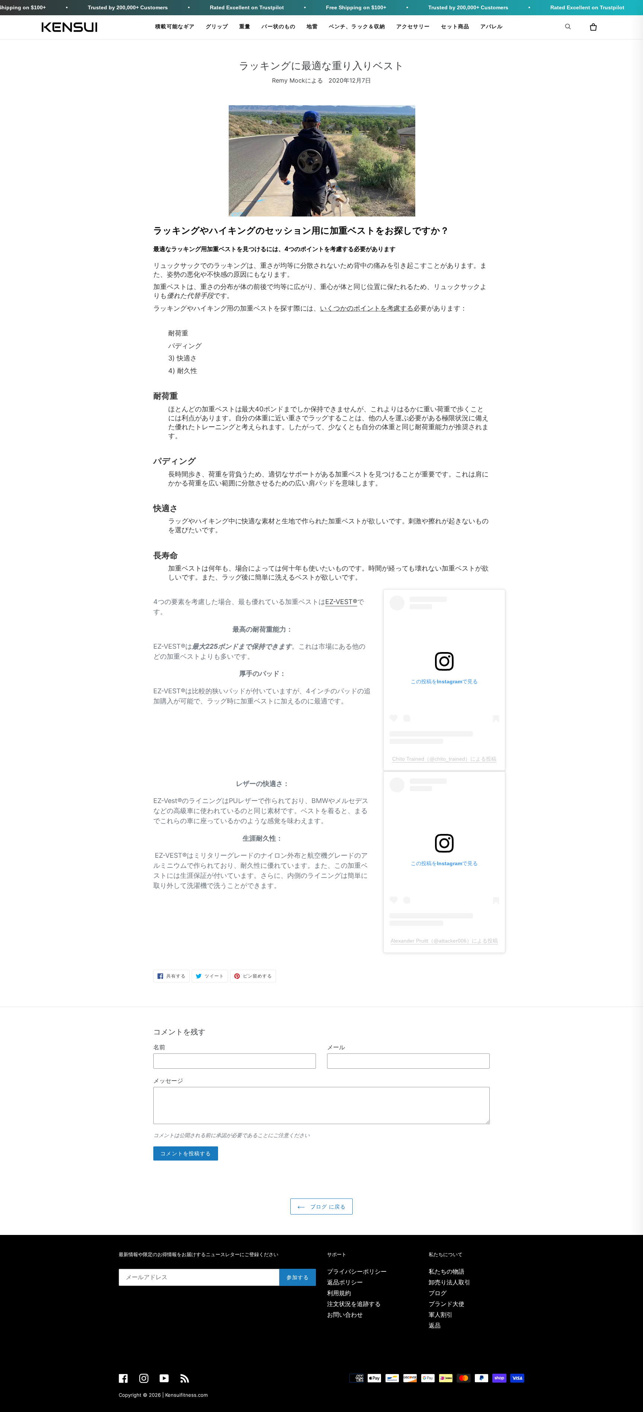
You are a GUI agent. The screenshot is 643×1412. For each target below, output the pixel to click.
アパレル (491, 26)
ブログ (438, 1293)
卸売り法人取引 (449, 1282)
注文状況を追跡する (354, 1303)
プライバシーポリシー (357, 1271)
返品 (435, 1325)
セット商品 (455, 26)
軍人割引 (440, 1314)
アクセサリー (413, 26)
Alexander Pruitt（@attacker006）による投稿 (444, 941)
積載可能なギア (175, 26)
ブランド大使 (446, 1303)
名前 (159, 1047)
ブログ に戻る (327, 1206)
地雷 (312, 26)
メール (336, 1047)
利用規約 (339, 1293)
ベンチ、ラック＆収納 (357, 26)
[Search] (569, 26)
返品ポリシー (345, 1282)
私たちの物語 (446, 1271)
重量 (244, 26)
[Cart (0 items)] (593, 27)
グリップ (217, 26)
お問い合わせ (345, 1314)
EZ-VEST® (341, 602)
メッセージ (168, 1080)
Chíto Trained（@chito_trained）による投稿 (444, 759)
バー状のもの (278, 26)
